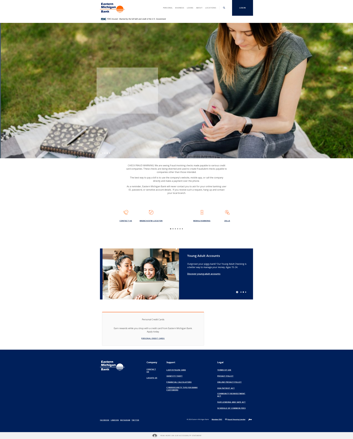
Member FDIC (217, 419)
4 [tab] (177, 228)
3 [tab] (109, 153)
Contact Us (126, 221)
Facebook (104, 420)
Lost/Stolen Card (176, 370)
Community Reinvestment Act (231, 394)
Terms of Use (224, 370)
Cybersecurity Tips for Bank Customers (181, 388)
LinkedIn (115, 420)
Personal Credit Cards (153, 338)
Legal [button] (220, 362)
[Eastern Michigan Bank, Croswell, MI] (112, 8)
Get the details (121, 102)
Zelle (227, 221)
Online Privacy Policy (230, 382)
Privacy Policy (225, 376)
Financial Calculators (179, 382)
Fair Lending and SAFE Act (231, 402)
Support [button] (170, 362)
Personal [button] (168, 8)
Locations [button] (210, 8)
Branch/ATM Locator (151, 221)
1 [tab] (104, 153)
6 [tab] (182, 228)
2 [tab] (107, 153)
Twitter (135, 420)
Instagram (125, 420)
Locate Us (152, 378)
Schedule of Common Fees (231, 408)
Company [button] (152, 362)
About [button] (199, 8)
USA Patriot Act (226, 388)
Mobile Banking (201, 221)
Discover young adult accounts (201, 273)
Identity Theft (174, 376)
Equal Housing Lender (236, 419)
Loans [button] (190, 8)
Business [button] (179, 8)
